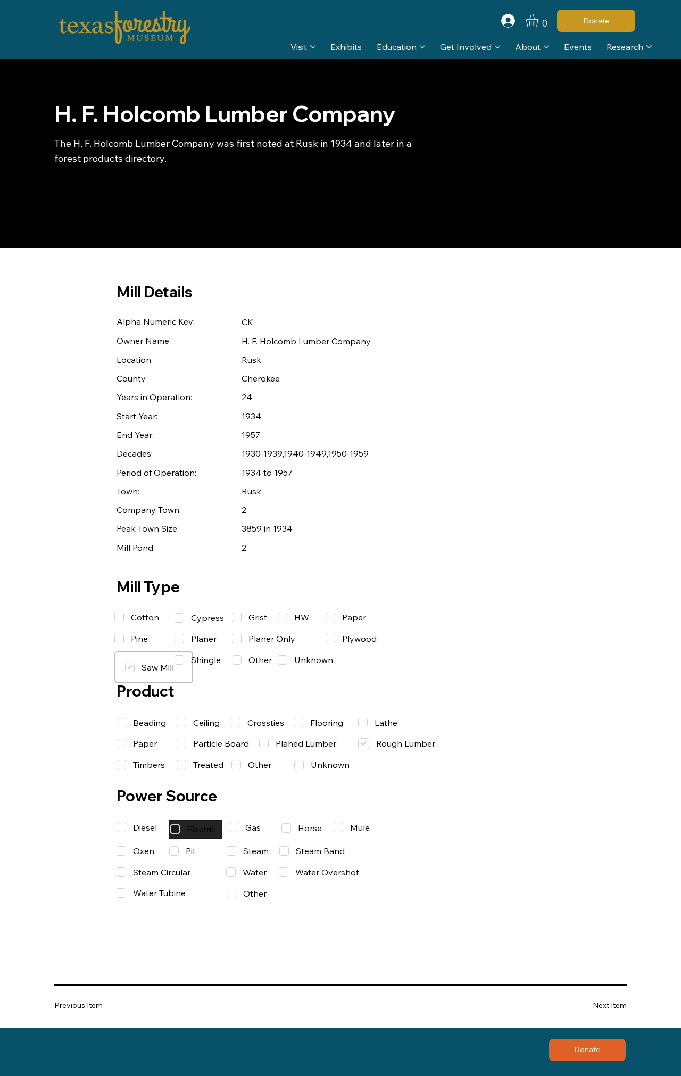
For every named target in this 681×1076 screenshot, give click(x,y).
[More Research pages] (649, 46)
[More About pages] (546, 46)
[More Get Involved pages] (497, 46)
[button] (539, 20)
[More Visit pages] (312, 46)
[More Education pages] (422, 46)
